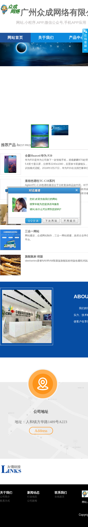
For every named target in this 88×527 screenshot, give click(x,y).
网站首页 (15, 37)
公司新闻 (32, 500)
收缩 (85, 41)
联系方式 (5, 500)
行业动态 (32, 496)
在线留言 (59, 496)
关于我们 (46, 37)
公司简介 (5, 496)
